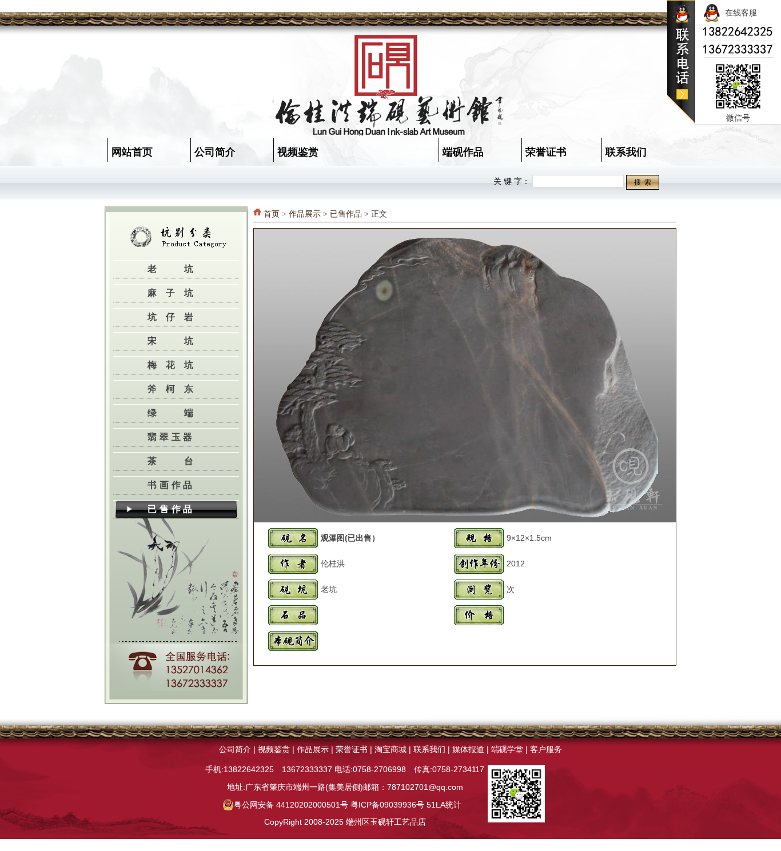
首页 (272, 214)
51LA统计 (444, 804)
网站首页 (132, 152)
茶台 (184, 461)
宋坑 (184, 341)
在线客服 (738, 12)
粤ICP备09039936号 (387, 804)
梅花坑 (175, 365)
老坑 (184, 269)
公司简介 (215, 152)
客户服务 (546, 749)
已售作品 (171, 509)
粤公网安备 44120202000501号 (291, 804)
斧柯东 (175, 389)
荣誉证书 (546, 152)
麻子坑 (175, 293)
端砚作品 (463, 152)
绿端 (184, 413)
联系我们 (626, 152)
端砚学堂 (507, 749)
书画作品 (171, 485)
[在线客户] (681, 77)
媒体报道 (468, 749)
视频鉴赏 (297, 152)
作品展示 (305, 214)
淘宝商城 (390, 749)
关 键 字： (511, 181)
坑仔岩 (175, 317)
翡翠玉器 (171, 437)
